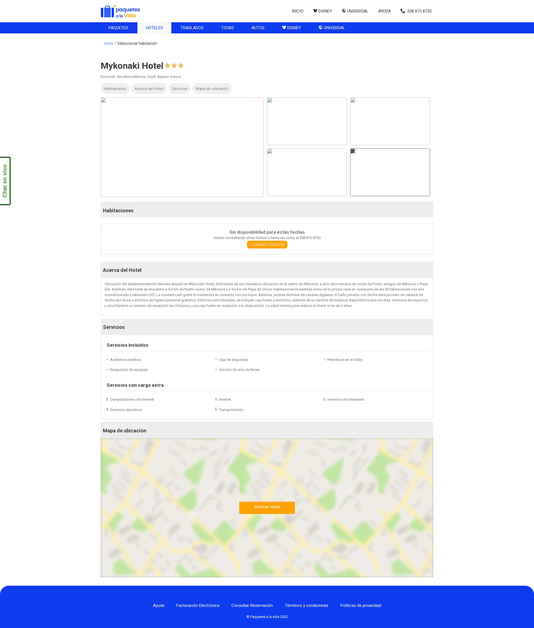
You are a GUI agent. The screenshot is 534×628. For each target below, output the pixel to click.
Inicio (297, 11)
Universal (334, 27)
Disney (293, 27)
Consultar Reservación (252, 605)
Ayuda (384, 11)
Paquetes (118, 27)
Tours (227, 27)
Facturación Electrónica (197, 605)
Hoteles (154, 27)
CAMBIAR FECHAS (267, 244)
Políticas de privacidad (360, 605)
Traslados (192, 27)
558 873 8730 (419, 11)
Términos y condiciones (306, 605)
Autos (257, 27)
